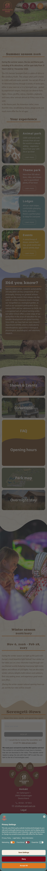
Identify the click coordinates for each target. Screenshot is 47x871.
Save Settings (23, 852)
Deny (24, 859)
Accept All (24, 866)
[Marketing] (12, 842)
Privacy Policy (6, 838)
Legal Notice (17, 838)
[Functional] (27, 842)
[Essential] (41, 842)
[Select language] (44, 816)
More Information (27, 838)
